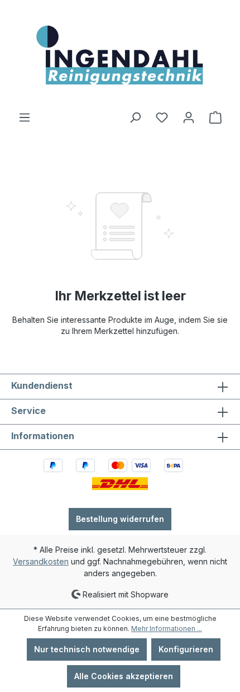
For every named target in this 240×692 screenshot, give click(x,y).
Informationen (42, 435)
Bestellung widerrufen (120, 519)
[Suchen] (135, 117)
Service (28, 410)
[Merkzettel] (161, 117)
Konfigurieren (186, 649)
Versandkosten (41, 561)
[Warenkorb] (215, 117)
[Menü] (24, 117)
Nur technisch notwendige (87, 649)
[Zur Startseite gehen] (120, 55)
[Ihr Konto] (188, 117)
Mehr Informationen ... (166, 628)
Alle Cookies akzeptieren (123, 676)
